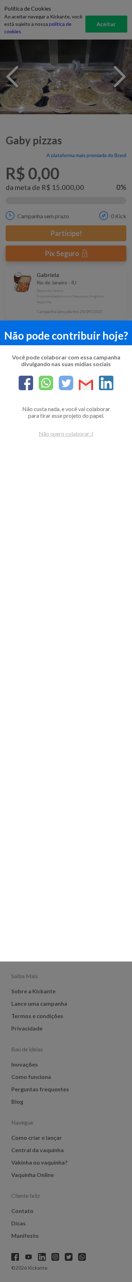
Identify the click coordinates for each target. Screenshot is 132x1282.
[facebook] (26, 383)
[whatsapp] (43, 383)
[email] (83, 385)
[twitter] (63, 383)
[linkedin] (103, 383)
